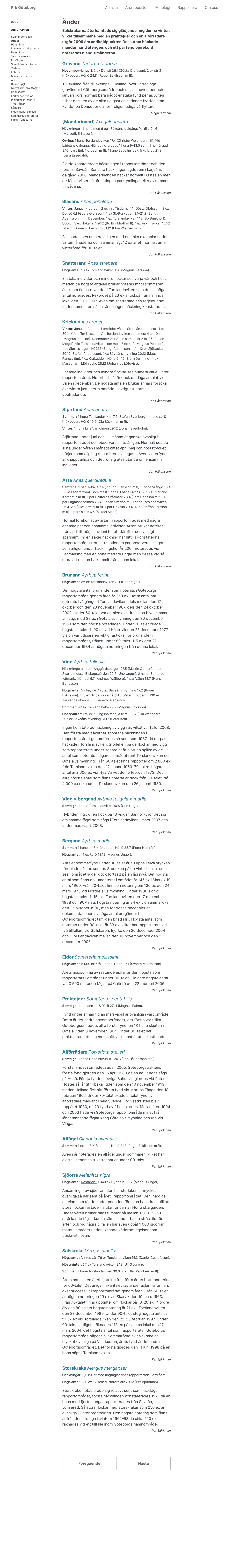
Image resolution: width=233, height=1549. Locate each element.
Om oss (211, 7)
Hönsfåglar (18, 44)
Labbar (15, 72)
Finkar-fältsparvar (22, 119)
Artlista (111, 7)
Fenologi (162, 7)
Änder (15, 40)
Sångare (16, 107)
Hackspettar (18, 92)
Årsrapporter (136, 7)
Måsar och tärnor (22, 76)
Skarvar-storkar (21, 56)
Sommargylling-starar (24, 115)
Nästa (143, 1463)
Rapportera (187, 7)
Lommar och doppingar (25, 48)
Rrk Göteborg (23, 7)
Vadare (15, 68)
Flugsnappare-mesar (24, 111)
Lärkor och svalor (22, 95)
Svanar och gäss (21, 36)
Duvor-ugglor (19, 84)
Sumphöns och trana (24, 64)
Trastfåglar (18, 103)
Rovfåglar (17, 60)
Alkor (14, 80)
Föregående (89, 1463)
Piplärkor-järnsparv (23, 100)
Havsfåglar (18, 52)
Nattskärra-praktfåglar (25, 88)
